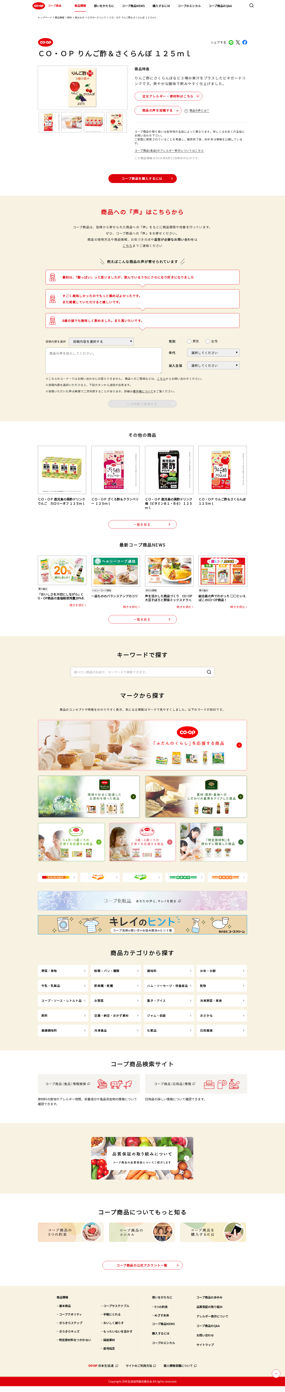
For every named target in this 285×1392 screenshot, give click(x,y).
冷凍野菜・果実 (211, 1000)
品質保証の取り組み (209, 1307)
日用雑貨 (206, 1030)
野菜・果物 (49, 971)
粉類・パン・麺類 (106, 971)
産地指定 (109, 1348)
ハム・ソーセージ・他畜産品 (167, 986)
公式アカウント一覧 (142, 1265)
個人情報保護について (178, 1366)
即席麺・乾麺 (103, 986)
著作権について (143, 391)
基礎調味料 (49, 1030)
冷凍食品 (100, 1030)
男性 (196, 341)
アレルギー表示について (212, 1316)
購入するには (161, 6)
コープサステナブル (116, 1306)
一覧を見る (142, 524)
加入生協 (175, 365)
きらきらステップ (70, 1323)
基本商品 (65, 1306)
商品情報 (80, 5)
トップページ (45, 17)
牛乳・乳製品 (50, 986)
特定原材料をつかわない (75, 1340)
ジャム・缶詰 (156, 1015)
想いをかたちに (104, 6)
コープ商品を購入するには (142, 178)
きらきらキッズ (69, 1331)
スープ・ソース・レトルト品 (61, 1000)
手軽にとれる (112, 1314)
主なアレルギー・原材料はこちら (168, 96)
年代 (172, 352)
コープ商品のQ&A (220, 6)
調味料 (151, 971)
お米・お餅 (208, 971)
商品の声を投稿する (157, 110)
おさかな (206, 1015)
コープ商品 (54, 5)
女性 (214, 341)
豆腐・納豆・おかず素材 (111, 1015)
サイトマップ (205, 1345)
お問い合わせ (205, 1335)
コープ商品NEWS (133, 6)
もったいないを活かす (117, 1331)
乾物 (203, 986)
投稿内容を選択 (56, 341)
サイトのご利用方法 (139, 1366)
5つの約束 (161, 1307)
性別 (172, 341)
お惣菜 (99, 1000)
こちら (128, 245)
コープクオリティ (70, 1314)
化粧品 (151, 1030)
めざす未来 (162, 1315)
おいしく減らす (113, 1323)
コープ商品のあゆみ (209, 1297)
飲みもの (79, 17)
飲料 (69, 17)
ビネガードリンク (96, 17)
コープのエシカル (189, 6)
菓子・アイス (156, 1000)
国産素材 (109, 1340)
